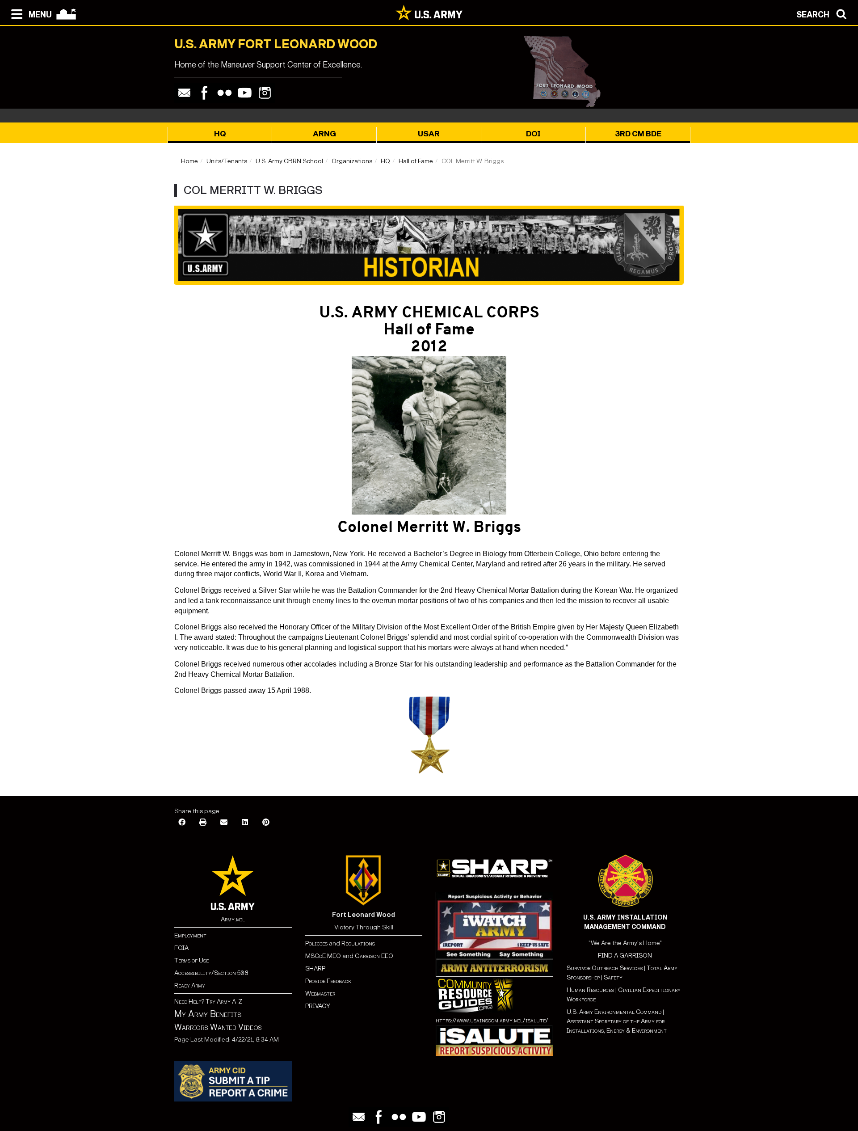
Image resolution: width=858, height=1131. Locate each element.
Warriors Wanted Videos (218, 1027)
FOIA (181, 948)
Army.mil (233, 919)
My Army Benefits (207, 1014)
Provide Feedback (328, 981)
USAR (429, 134)
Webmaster (320, 993)
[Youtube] (245, 93)
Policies (317, 943)
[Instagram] (265, 93)
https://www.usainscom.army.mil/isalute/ (492, 1020)
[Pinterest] (265, 823)
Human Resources (590, 990)
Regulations (358, 943)
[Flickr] (224, 93)
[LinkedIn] (244, 823)
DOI (533, 134)
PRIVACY (317, 1006)
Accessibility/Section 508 (211, 973)
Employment (190, 935)
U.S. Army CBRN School (289, 161)
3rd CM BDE (638, 134)
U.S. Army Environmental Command (614, 1012)
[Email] (184, 93)
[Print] (202, 823)
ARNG (324, 134)
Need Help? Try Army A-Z (208, 1001)
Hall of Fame (416, 161)
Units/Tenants (226, 161)
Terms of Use (191, 960)
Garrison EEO (374, 956)
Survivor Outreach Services (605, 968)
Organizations (352, 161)
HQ (220, 134)
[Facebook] (204, 93)
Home (189, 161)
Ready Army (189, 985)
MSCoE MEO (323, 956)
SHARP (315, 968)
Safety (613, 977)
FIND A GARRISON (625, 955)
